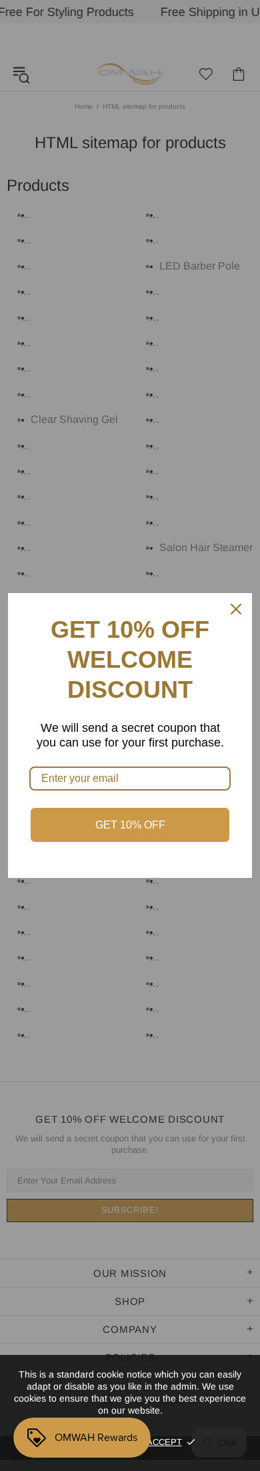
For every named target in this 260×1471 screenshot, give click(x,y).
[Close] (236, 609)
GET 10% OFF (130, 825)
